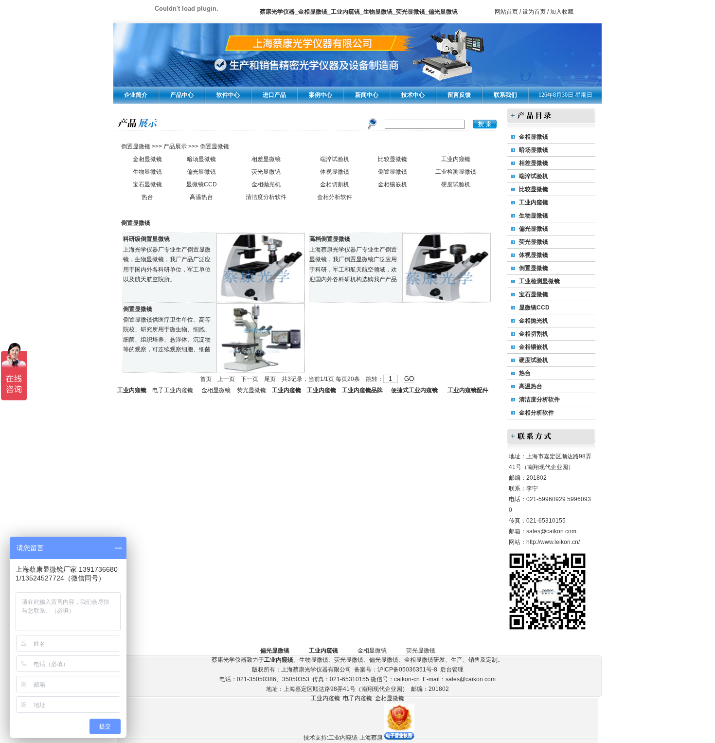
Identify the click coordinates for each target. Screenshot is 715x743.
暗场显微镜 (201, 159)
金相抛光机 (266, 184)
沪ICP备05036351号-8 (407, 669)
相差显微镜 (266, 159)
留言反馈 (459, 94)
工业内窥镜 (455, 159)
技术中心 (413, 94)
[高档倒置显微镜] (446, 299)
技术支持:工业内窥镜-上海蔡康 (343, 737)
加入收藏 (561, 11)
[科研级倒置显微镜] (261, 299)
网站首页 (506, 11)
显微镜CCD (201, 184)
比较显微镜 (392, 159)
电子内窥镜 (357, 698)
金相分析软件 (334, 197)
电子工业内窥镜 (172, 390)
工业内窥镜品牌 (362, 390)
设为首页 (534, 11)
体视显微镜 (334, 171)
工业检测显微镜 (455, 171)
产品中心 (182, 94)
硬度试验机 (455, 184)
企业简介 (135, 94)
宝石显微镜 (147, 184)
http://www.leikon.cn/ (553, 542)
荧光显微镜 (266, 171)
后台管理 (452, 669)
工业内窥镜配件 (467, 390)
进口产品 (274, 94)
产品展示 (174, 146)
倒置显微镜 (136, 146)
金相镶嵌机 (392, 184)
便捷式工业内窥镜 (414, 390)
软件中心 (228, 94)
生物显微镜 (147, 171)
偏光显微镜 (201, 171)
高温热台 (201, 197)
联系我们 (505, 94)
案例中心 (320, 94)
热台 (147, 197)
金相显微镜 (147, 159)
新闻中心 (366, 94)
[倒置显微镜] (261, 369)
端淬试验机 (334, 159)
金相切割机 (334, 184)
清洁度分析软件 (266, 197)
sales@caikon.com (551, 531)
